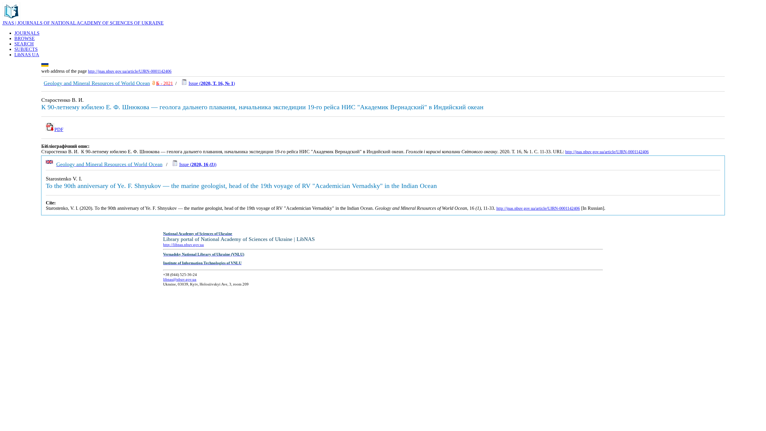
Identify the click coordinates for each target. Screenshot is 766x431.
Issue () (212, 83)
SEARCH (24, 43)
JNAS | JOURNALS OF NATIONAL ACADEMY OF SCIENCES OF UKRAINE (83, 22)
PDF (58, 129)
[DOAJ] (153, 83)
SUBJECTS (26, 49)
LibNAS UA (26, 54)
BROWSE (24, 38)
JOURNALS (26, 33)
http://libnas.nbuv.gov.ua (183, 244)
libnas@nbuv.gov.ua (179, 279)
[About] (11, 18)
